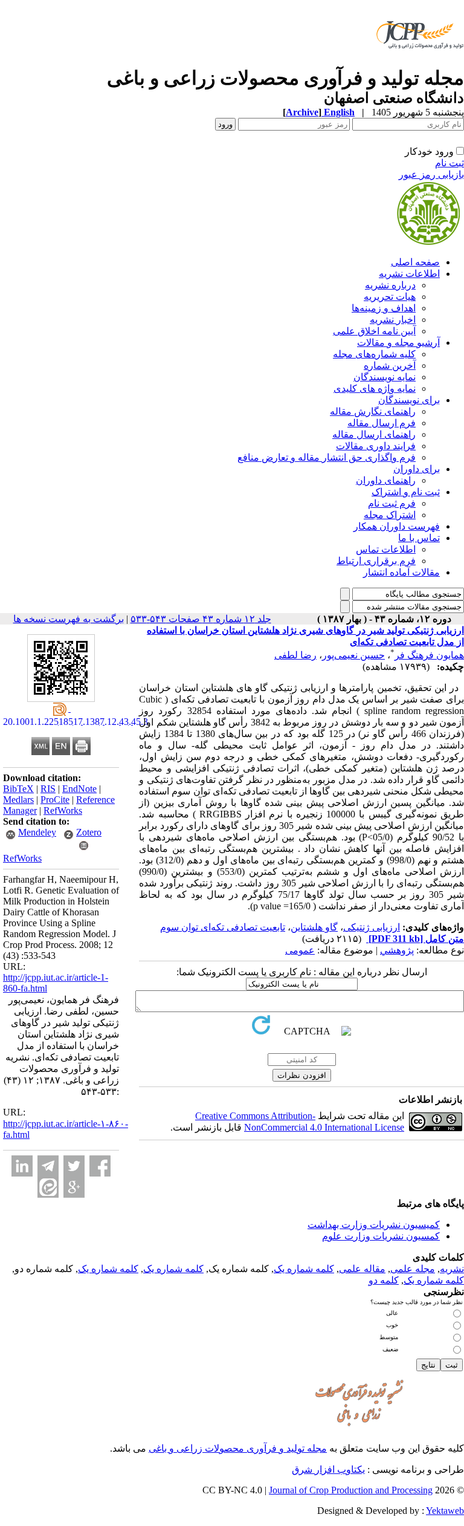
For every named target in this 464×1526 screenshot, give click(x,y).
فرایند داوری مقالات (376, 446)
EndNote (79, 789)
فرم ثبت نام (392, 503)
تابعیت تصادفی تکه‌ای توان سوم (222, 927)
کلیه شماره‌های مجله (374, 354)
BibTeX (18, 789)
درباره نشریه (390, 285)
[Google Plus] (74, 1187)
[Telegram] (48, 1166)
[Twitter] (74, 1166)
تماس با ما (419, 538)
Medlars (18, 799)
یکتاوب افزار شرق (328, 1469)
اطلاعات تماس (386, 549)
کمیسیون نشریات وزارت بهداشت (374, 1224)
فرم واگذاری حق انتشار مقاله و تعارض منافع (326, 457)
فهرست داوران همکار (396, 526)
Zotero (89, 832)
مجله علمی (412, 1269)
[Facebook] (100, 1166)
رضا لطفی (295, 655)
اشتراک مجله (390, 515)
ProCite (54, 799)
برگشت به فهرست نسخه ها (68, 619)
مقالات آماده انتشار (401, 572)
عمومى (300, 950)
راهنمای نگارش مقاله (373, 411)
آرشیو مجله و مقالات (398, 342)
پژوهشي (397, 950)
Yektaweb (445, 1510)
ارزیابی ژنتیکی (371, 927)
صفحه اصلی (415, 262)
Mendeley (37, 832)
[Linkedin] (22, 1166)
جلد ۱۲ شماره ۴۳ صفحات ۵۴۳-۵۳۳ (200, 619)
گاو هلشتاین (314, 927)
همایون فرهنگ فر (429, 655)
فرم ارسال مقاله (381, 423)
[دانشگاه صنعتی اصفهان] (418, 63)
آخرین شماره (390, 365)
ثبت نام (449, 163)
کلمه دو (384, 1280)
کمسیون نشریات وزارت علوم (381, 1236)
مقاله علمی (362, 1269)
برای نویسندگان (409, 400)
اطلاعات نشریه (409, 273)
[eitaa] (48, 1187)
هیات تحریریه (390, 296)
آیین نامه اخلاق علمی (374, 331)
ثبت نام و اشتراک (406, 492)
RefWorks (63, 810)
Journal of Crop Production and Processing (351, 1490)
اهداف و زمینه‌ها (384, 308)
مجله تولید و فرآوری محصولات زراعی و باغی (238, 1448)
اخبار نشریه (393, 319)
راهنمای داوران (386, 480)
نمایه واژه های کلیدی (375, 388)
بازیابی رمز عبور (431, 174)
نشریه (452, 1269)
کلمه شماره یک (304, 1269)
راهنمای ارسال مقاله (374, 434)
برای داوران (416, 469)
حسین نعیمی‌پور (353, 655)
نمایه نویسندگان (384, 377)
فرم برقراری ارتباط (376, 561)
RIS (48, 789)
